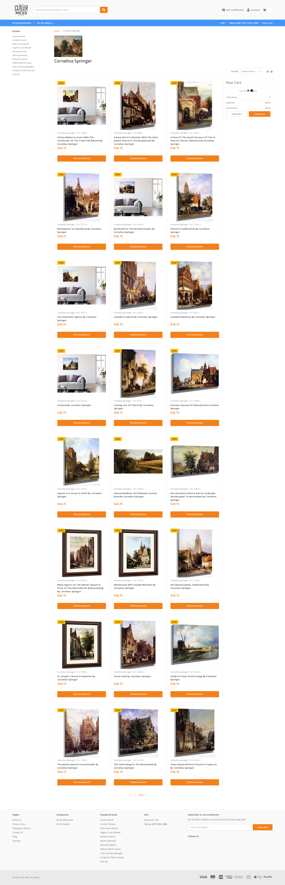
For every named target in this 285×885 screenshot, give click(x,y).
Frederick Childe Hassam (23, 70)
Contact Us (17, 832)
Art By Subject (44, 22)
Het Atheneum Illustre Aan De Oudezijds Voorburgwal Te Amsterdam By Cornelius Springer (193, 496)
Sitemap (16, 840)
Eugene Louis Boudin (21, 47)
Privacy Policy (19, 824)
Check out (259, 114)
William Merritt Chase (21, 62)
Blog (14, 836)
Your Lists (267, 22)
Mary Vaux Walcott (20, 44)
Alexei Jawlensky (19, 55)
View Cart (237, 114)
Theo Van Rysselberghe (23, 66)
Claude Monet (18, 36)
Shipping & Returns (21, 828)
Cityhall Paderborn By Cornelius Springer (192, 316)
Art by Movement (21, 22)
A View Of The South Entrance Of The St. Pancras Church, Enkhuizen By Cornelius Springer (193, 140)
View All (15, 74)
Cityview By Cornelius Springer (74, 405)
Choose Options (81, 158)
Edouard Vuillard (19, 59)
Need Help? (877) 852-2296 (244, 22)
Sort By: (234, 71)
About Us (16, 819)
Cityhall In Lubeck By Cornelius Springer (136, 316)
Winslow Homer (19, 51)
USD (222, 22)
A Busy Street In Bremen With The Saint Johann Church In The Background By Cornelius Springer (136, 140)
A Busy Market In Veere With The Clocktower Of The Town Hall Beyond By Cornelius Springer (80, 140)
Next (141, 794)
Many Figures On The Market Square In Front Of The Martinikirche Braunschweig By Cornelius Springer (80, 588)
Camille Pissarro (19, 40)
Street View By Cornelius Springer (132, 676)
